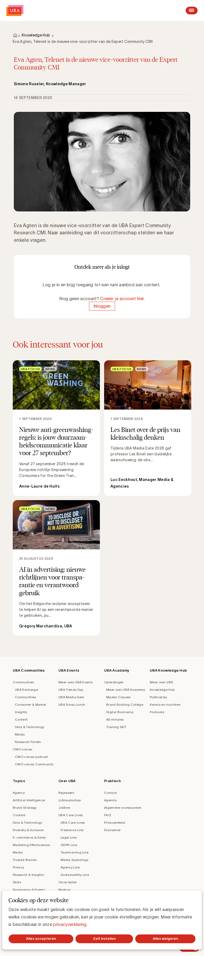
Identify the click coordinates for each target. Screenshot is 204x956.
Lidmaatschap (69, 800)
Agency (19, 792)
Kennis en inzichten (165, 704)
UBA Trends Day (70, 689)
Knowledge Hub (36, 35)
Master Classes (118, 697)
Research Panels (28, 741)
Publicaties (158, 697)
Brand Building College (124, 704)
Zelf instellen (104, 939)
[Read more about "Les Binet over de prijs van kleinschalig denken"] (147, 428)
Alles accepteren (41, 939)
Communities (23, 682)
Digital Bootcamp (119, 712)
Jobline (64, 807)
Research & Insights (28, 874)
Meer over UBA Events (75, 682)
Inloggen (102, 306)
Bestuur (64, 889)
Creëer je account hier (122, 298)
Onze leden (67, 882)
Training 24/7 (116, 727)
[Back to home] (14, 10)
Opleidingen (114, 682)
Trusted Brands (24, 859)
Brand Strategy (24, 807)
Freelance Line (72, 830)
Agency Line (70, 867)
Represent (66, 792)
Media (20, 734)
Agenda (110, 800)
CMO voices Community (34, 764)
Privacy (18, 867)
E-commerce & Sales (29, 837)
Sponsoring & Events (29, 889)
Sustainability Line (75, 874)
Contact (110, 792)
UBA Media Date (71, 697)
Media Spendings (74, 859)
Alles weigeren (165, 939)
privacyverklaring (69, 924)
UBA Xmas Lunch (71, 704)
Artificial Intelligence (29, 800)
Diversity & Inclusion (28, 830)
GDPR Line (69, 845)
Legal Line (68, 837)
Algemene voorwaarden (122, 807)
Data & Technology (29, 727)
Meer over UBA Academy (125, 689)
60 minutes (115, 719)
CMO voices (22, 749)
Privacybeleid (114, 822)
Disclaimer (112, 830)
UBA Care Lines (70, 815)
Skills (17, 882)
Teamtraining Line (74, 852)
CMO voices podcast (31, 756)
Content (21, 719)
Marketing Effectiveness (31, 845)
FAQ (107, 815)
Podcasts (157, 712)
